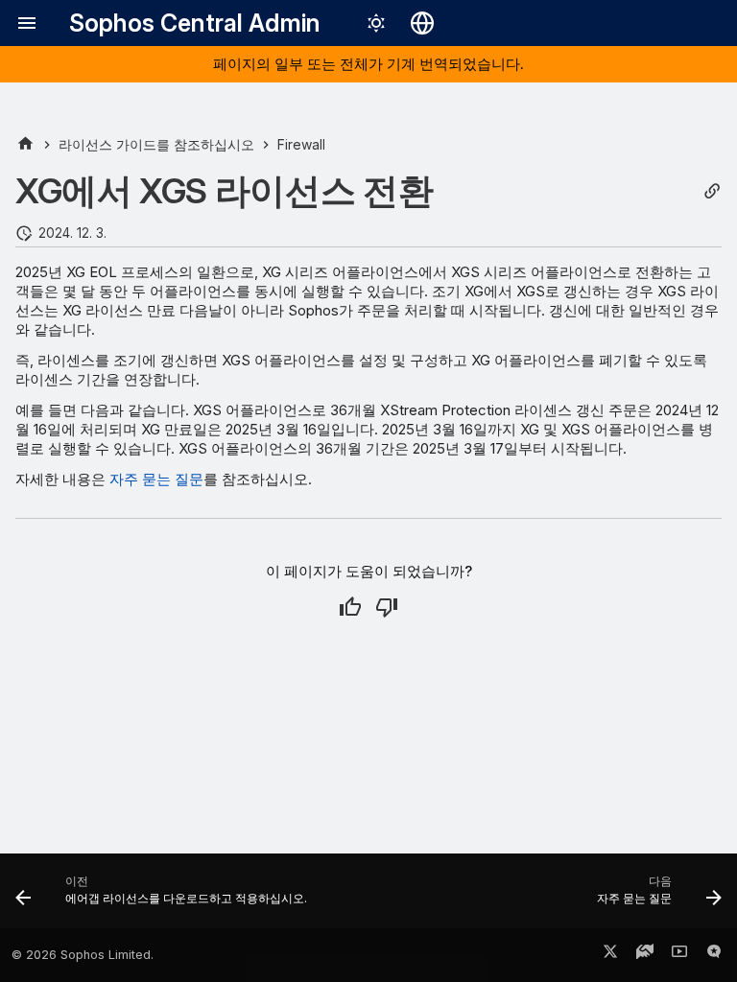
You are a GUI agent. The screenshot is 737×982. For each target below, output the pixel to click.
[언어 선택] (422, 23)
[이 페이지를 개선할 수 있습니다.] (386, 607)
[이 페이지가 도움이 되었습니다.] (350, 607)
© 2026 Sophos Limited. (83, 954)
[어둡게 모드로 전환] (376, 23)
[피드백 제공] (714, 955)
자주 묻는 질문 (156, 479)
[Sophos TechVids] (679, 955)
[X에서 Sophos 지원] (610, 955)
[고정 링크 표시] (712, 191)
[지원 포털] (645, 955)
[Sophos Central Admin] (25, 144)
